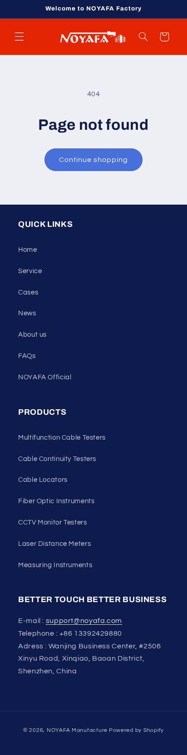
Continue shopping (93, 159)
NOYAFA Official (44, 377)
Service (30, 271)
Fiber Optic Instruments (56, 501)
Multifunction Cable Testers (62, 437)
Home (27, 249)
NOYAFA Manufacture (77, 730)
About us (32, 334)
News (27, 313)
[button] (19, 36)
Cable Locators (43, 479)
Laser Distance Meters (54, 543)
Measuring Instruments (55, 565)
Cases (28, 292)
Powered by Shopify (136, 730)
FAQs (27, 356)
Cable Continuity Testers (57, 459)
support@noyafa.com (84, 620)
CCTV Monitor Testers (52, 522)
